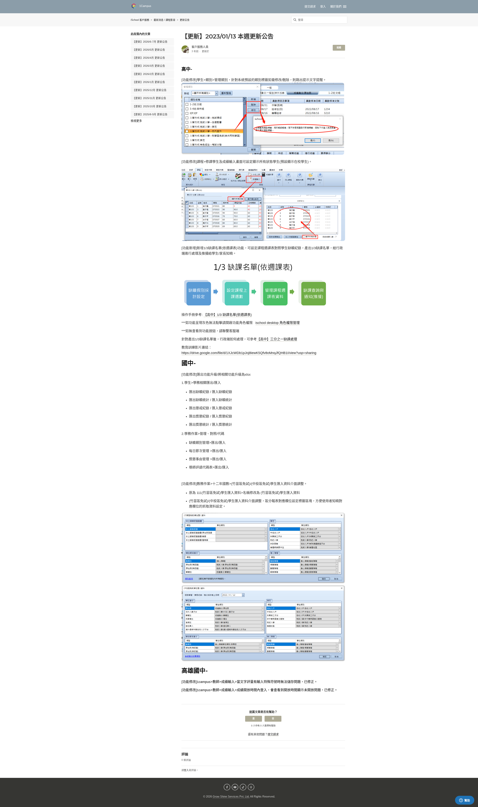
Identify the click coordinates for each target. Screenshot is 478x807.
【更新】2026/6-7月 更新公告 (150, 41)
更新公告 (185, 19)
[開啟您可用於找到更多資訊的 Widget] (464, 800)
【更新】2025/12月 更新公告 (150, 90)
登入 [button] (323, 6)
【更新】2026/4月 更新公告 (149, 57)
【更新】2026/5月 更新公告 (149, 49)
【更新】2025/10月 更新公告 (150, 106)
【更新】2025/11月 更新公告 (149, 98)
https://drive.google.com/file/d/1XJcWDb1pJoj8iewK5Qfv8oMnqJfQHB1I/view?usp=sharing (248, 353)
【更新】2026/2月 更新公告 (149, 74)
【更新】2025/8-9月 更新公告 (150, 114)
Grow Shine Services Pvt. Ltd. (231, 796)
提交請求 (310, 6)
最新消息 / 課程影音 (164, 19)
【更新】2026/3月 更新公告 (149, 65)
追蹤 (339, 47)
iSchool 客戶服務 (140, 19)
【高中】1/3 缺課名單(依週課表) (228, 315)
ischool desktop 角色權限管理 (277, 323)
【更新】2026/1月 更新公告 (149, 82)
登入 (186, 770)
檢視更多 (136, 120)
